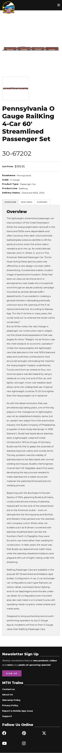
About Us (7, 694)
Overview (10, 202)
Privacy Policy (10, 705)
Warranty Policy (11, 700)
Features (27, 202)
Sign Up (11, 673)
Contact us (8, 689)
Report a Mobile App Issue (17, 710)
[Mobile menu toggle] (58, 5)
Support (42, 202)
